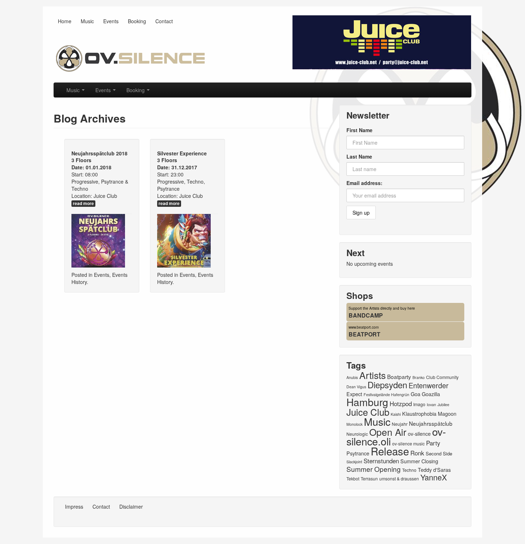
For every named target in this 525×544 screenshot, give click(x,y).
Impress (74, 506)
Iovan (431, 404)
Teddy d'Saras (434, 469)
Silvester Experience (182, 153)
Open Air (387, 431)
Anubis (352, 377)
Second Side (439, 453)
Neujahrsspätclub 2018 (99, 153)
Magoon (447, 413)
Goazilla (431, 394)
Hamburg (367, 402)
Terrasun (369, 478)
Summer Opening (373, 469)
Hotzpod (401, 403)
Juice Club (367, 411)
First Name (359, 130)
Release (390, 450)
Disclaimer (131, 506)
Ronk (417, 452)
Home (64, 21)
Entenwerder (429, 385)
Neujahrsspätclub (430, 423)
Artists (372, 374)
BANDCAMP (366, 315)
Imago (419, 404)
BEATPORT (364, 334)
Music (87, 21)
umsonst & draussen (399, 478)
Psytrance (357, 453)
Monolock (354, 424)
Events (111, 21)
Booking (137, 21)
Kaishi (396, 414)
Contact (164, 21)
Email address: (364, 182)
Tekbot (352, 478)
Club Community (442, 377)
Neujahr (400, 424)
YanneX (433, 477)
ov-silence (419, 433)
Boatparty (399, 376)
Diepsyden (387, 384)
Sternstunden (381, 460)
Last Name (359, 156)
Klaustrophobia (419, 413)
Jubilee (443, 404)
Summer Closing (419, 461)
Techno (409, 470)
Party (433, 442)
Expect (354, 394)
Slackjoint (354, 461)
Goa (415, 394)
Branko (418, 377)
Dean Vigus (356, 386)
